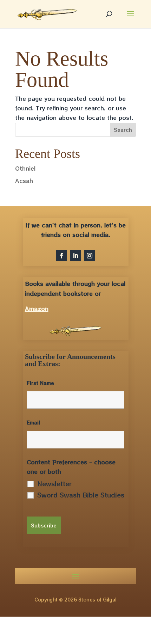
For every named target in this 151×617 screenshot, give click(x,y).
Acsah (24, 180)
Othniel (25, 168)
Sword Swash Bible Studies (80, 494)
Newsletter (54, 483)
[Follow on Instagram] (89, 255)
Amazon (36, 308)
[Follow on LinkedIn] (75, 255)
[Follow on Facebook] (61, 255)
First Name (40, 382)
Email (33, 422)
